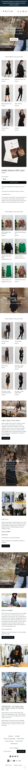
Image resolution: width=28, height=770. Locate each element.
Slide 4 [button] (15, 585)
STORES (17, 736)
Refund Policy (20, 738)
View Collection (8, 637)
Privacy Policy (19, 741)
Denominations (5, 176)
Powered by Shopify (17, 765)
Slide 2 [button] (13, 585)
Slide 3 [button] (14, 585)
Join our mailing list (14, 748)
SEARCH (10, 736)
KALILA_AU (6, 545)
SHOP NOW (14, 39)
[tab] (12, 585)
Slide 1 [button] (12, 585)
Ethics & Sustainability (9, 738)
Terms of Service (9, 741)
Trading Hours (14, 743)
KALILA (10, 765)
